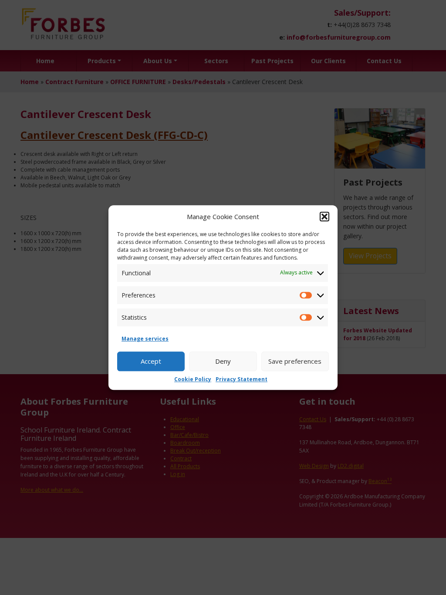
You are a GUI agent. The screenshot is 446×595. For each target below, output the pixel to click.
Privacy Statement (241, 379)
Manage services (145, 338)
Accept (151, 361)
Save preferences (294, 361)
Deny (223, 361)
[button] (324, 217)
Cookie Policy (192, 379)
